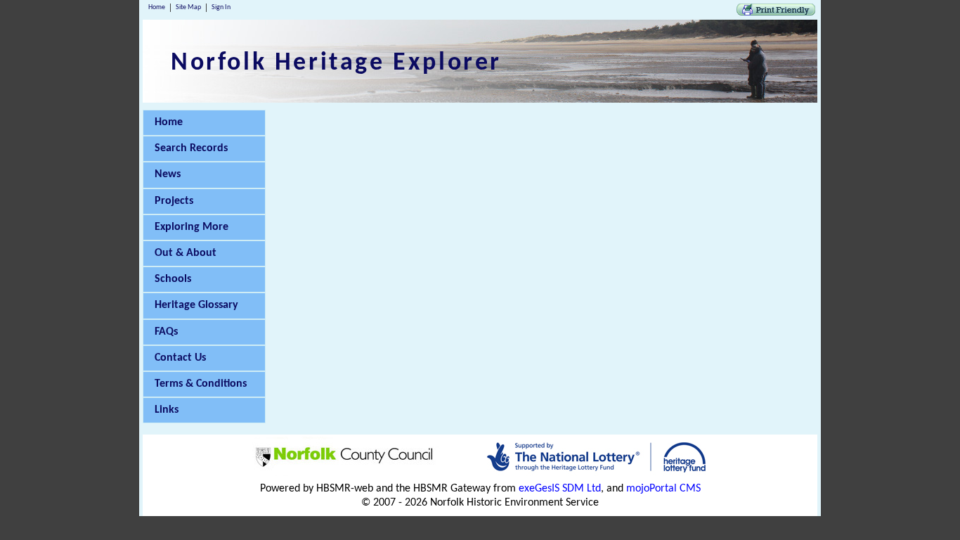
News (168, 174)
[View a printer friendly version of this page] (776, 12)
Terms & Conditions (201, 384)
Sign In (221, 7)
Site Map (188, 7)
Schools (173, 279)
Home (156, 7)
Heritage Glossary (196, 305)
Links (167, 410)
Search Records (191, 148)
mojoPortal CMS (663, 488)
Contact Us (180, 358)
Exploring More (191, 227)
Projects (174, 201)
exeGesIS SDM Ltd (560, 488)
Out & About (185, 253)
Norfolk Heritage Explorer (336, 63)
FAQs (166, 332)
